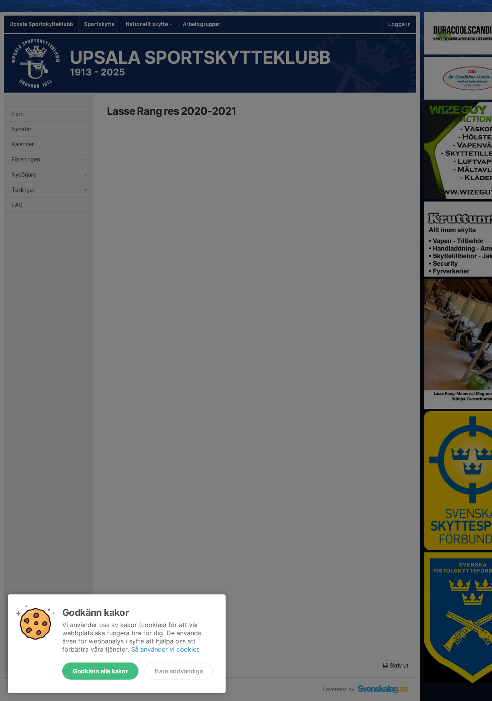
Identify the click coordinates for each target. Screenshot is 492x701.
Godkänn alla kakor (100, 671)
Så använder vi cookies (165, 649)
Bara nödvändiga (179, 671)
